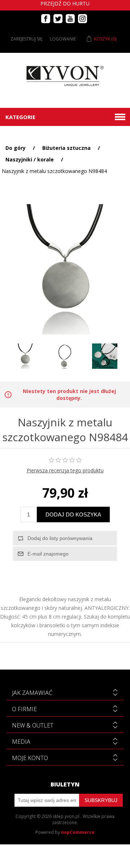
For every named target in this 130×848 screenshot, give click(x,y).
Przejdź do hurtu (65, 3)
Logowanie (63, 39)
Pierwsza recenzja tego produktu (65, 470)
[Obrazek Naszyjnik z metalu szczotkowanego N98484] (25, 356)
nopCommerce (78, 832)
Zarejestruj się (26, 39)
